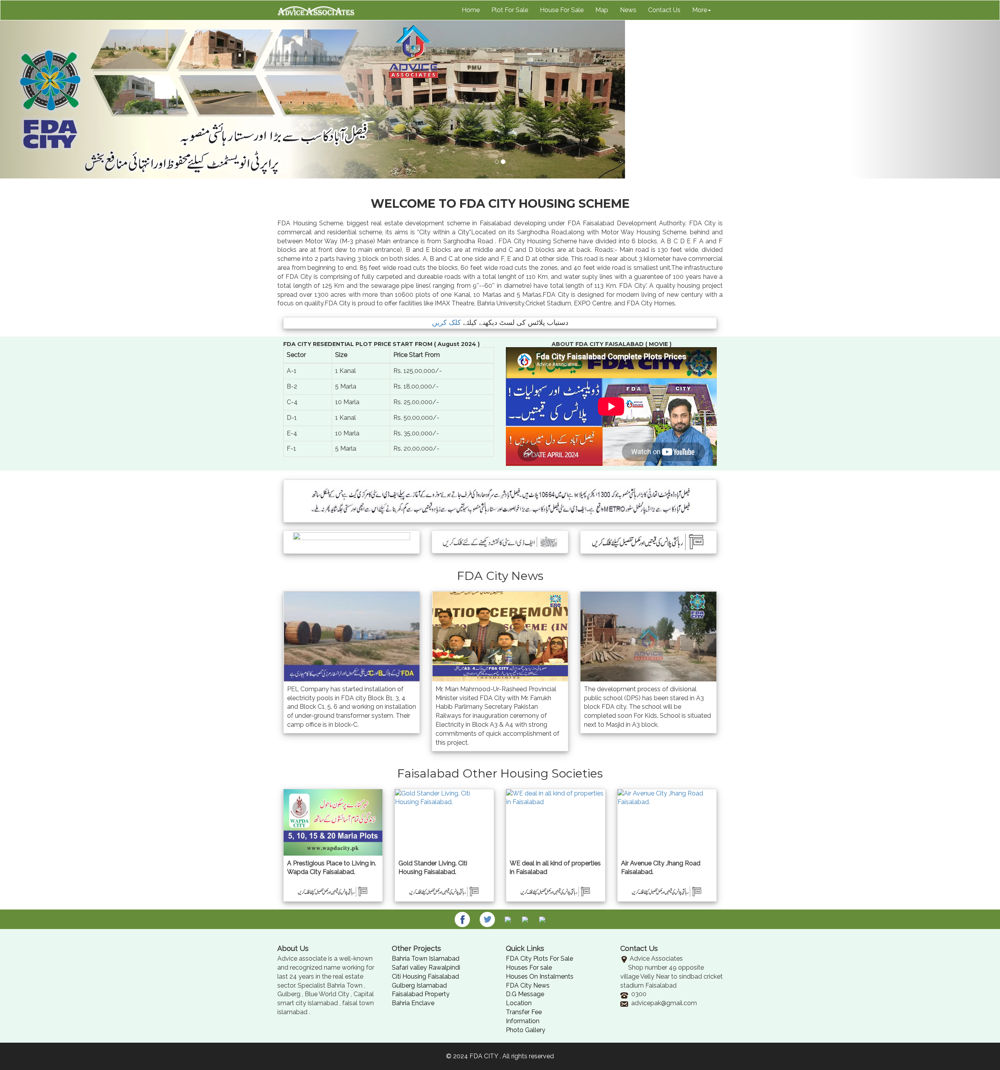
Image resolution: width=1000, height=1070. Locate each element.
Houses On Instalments (539, 976)
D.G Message (525, 994)
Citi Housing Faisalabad (425, 976)
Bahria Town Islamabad (425, 958)
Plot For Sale (509, 10)
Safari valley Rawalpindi (426, 967)
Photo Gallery (525, 1030)
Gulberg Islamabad (419, 985)
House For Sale (562, 10)
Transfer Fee (524, 1012)
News (628, 10)
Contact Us (664, 10)
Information (522, 1021)
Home (471, 10)
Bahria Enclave (413, 1003)
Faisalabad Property (421, 994)
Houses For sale (529, 967)
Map (601, 10)
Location (519, 1003)
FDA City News (528, 985)
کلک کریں (446, 322)
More (699, 10)
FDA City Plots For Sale (539, 958)
